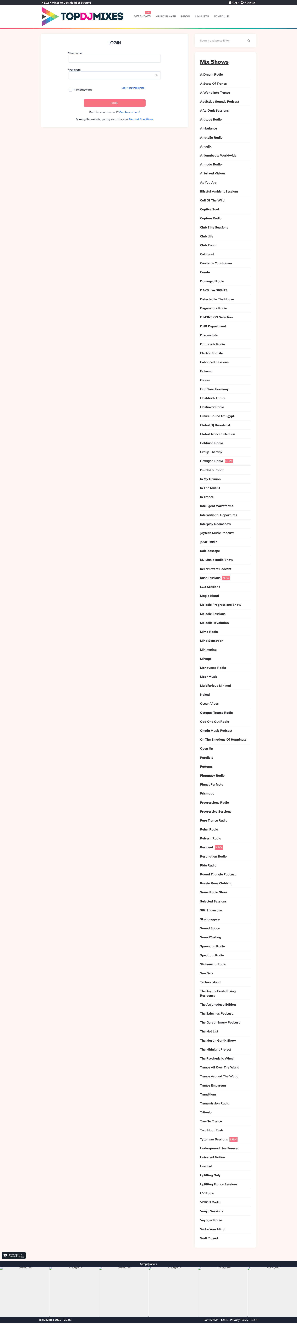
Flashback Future (213, 398)
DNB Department (213, 326)
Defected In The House (217, 299)
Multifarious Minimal (215, 686)
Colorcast (207, 254)
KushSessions (210, 578)
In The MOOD (210, 488)
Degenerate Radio (213, 308)
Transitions (208, 1094)
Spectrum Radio (212, 955)
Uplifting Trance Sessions (219, 1184)
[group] (24, 1292)
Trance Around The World (219, 1076)
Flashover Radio (212, 407)
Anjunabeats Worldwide (218, 155)
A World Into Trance (215, 93)
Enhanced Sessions (214, 362)
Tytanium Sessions (214, 1139)
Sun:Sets (206, 973)
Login (235, 2)
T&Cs (224, 1320)
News (185, 16)
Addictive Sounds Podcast (219, 101)
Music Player (166, 16)
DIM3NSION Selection (216, 317)
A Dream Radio (211, 74)
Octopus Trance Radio (216, 713)
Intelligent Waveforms (216, 506)
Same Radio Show (214, 892)
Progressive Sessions (215, 811)
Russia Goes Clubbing (216, 883)
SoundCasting (210, 937)
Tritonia (206, 1112)
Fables (205, 380)
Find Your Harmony (214, 389)
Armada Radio (211, 164)
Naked (205, 695)
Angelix (205, 146)
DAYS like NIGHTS (214, 290)
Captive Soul (209, 209)
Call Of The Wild (212, 200)
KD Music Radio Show (216, 560)
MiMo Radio (209, 632)
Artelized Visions (213, 173)
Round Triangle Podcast (218, 874)
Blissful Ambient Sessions (219, 191)
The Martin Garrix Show (218, 1040)
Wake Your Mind (212, 1229)
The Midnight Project (215, 1049)
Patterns (206, 767)
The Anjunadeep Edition (218, 1004)
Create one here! (129, 112)
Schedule (221, 16)
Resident (206, 847)
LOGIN (114, 103)
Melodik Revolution (214, 623)
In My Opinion (210, 479)
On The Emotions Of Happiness (223, 739)
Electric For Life (211, 353)
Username (75, 53)
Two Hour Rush (211, 1130)
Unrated (206, 1166)
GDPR (254, 1320)
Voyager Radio (211, 1220)
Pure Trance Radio (213, 820)
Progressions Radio (214, 802)
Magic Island (209, 596)
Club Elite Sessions (214, 227)
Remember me (83, 89)
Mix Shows (142, 16)
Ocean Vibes (209, 703)
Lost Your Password (133, 88)
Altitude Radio (211, 119)
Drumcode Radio (212, 344)
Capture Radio (211, 218)
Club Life (206, 236)
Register (249, 2)
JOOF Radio (208, 542)
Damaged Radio (212, 281)
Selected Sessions (213, 901)
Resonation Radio (213, 856)
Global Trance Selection (217, 434)
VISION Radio (210, 1202)
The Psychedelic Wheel (217, 1058)
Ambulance (208, 128)
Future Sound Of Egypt (217, 416)
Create (205, 272)
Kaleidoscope (210, 551)
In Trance (207, 497)
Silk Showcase (211, 910)
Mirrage (206, 659)
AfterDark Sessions (214, 110)
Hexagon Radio (211, 461)
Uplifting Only (210, 1175)
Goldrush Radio (211, 443)
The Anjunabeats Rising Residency (218, 993)
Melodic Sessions (213, 614)
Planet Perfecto (211, 784)
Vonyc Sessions (211, 1211)
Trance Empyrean (213, 1085)
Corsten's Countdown (216, 263)
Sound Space (210, 928)
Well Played (209, 1238)
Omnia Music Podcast (216, 731)
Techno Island (210, 982)
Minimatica (208, 650)
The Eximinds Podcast (216, 1013)
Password (75, 69)
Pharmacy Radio (212, 775)
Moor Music (208, 677)
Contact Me (211, 1320)
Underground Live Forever (219, 1148)
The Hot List (209, 1031)
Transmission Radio (214, 1103)
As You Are (208, 182)
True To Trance (211, 1121)
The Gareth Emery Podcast (220, 1022)
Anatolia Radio (211, 137)
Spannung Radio (212, 946)
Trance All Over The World (219, 1067)
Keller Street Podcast (215, 569)
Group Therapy (211, 452)
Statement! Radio (213, 964)
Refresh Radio (210, 838)
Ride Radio (208, 865)
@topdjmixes (148, 1264)
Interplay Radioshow (215, 524)
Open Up (206, 748)
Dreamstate (209, 335)
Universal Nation (212, 1157)
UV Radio (207, 1193)
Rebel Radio (209, 829)
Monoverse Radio (213, 668)
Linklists (202, 16)
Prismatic (207, 793)
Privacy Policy (239, 1320)
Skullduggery (210, 919)
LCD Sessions (210, 587)
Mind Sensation (211, 641)
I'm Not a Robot (212, 470)
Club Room (208, 245)
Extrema (206, 371)
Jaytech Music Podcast (217, 533)
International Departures (218, 515)
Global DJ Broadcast (215, 425)
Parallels (206, 758)
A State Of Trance (213, 84)
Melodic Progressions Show (220, 605)
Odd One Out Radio (214, 722)
